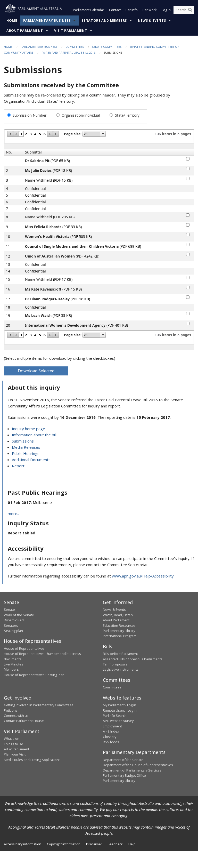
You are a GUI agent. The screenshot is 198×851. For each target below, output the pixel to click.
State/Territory (127, 115)
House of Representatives (24, 648)
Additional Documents (31, 459)
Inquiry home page (28, 428)
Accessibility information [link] (22, 844)
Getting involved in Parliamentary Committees (38, 705)
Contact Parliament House (24, 720)
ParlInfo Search (115, 715)
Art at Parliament (16, 749)
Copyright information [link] (63, 844)
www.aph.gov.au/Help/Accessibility (143, 576)
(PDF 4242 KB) (87, 256)
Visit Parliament (70, 30)
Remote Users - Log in (120, 710)
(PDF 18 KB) (62, 170)
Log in (166, 9)
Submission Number (29, 115)
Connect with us (16, 715)
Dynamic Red (14, 620)
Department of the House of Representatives (138, 764)
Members (11, 669)
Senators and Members (104, 20)
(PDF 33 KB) (72, 226)
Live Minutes (13, 664)
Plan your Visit (15, 754)
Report (18, 465)
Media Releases (26, 447)
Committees (74, 47)
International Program (119, 635)
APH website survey (118, 720)
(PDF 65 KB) (60, 160)
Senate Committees (106, 47)
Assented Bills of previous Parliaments (132, 659)
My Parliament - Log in (119, 705)
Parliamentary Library (119, 630)
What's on (11, 738)
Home (11, 20)
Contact (115, 9)
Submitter (33, 152)
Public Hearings (25, 453)
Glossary (109, 736)
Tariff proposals (115, 664)
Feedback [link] (115, 844)
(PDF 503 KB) (81, 236)
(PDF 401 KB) (117, 325)
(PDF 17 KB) (62, 279)
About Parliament (24, 30)
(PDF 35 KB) (62, 315)
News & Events (152, 20)
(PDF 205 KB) (64, 216)
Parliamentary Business (47, 20)
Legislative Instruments (120, 669)
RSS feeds (111, 742)
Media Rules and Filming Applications (32, 759)
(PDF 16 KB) (80, 298)
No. (9, 152)
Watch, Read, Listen (118, 615)
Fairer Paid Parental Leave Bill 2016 (68, 52)
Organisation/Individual (81, 115)
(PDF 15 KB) (62, 180)
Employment (112, 726)
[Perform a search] (190, 10)
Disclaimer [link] (94, 844)
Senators (11, 625)
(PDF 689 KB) (130, 246)
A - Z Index (111, 731)
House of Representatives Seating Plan (34, 674)
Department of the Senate (123, 759)
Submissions (23, 441)
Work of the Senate (19, 615)
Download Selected (36, 371)
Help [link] (132, 844)
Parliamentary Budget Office (124, 775)
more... (14, 513)
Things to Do (13, 744)
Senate (9, 609)
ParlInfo (132, 9)
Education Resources (119, 625)
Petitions (11, 710)
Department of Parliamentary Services (132, 770)
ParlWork (150, 9)
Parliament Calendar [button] (88, 9)
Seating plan (13, 630)
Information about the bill (34, 434)
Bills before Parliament (120, 653)
